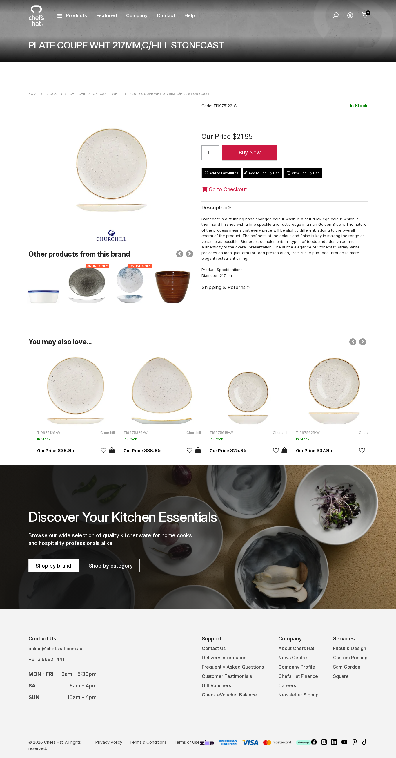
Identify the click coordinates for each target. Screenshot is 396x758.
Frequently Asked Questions (233, 667)
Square (341, 676)
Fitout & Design (349, 648)
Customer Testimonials (227, 676)
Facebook (314, 742)
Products (76, 15)
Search (336, 15)
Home (33, 94)
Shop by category (111, 566)
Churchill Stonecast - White (96, 94)
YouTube (344, 742)
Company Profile (296, 667)
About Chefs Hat (296, 648)
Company (137, 15)
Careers (287, 685)
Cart (365, 15)
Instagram (324, 742)
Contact (166, 15)
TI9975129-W (48, 432)
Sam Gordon (346, 667)
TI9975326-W (135, 432)
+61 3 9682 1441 (46, 659)
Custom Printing (350, 657)
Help (189, 15)
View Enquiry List (305, 173)
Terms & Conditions (148, 742)
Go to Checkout (227, 189)
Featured (106, 15)
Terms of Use (187, 742)
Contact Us (214, 648)
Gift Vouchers (216, 685)
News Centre (292, 657)
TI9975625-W (308, 432)
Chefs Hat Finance (298, 676)
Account (350, 15)
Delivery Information (224, 657)
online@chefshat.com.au (55, 648)
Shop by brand (53, 566)
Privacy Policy (108, 742)
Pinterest (354, 742)
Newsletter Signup (298, 695)
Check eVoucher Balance (229, 695)
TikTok (365, 742)
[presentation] (179, 253)
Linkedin (334, 742)
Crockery (54, 94)
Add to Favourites (224, 173)
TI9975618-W (221, 432)
